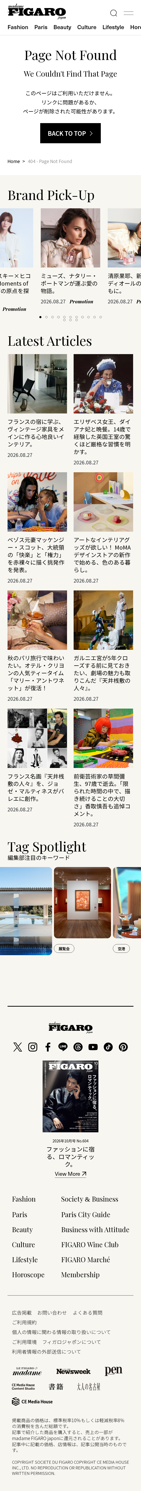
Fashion (18, 27)
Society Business (89, 1198)
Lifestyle (113, 27)
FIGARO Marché (85, 1259)
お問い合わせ (52, 1312)
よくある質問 (87, 1312)
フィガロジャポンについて (71, 1341)
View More (67, 1174)
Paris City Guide (85, 1214)
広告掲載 (22, 1312)
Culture (86, 27)
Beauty (62, 27)
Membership (80, 1274)
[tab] (40, 317)
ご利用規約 (24, 1322)
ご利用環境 (24, 1341)
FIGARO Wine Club (90, 1244)
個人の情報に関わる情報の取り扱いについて (61, 1331)
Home (14, 161)
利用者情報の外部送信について (46, 1351)
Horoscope (28, 1274)
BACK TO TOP (67, 133)
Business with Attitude (95, 1229)
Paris (41, 27)
